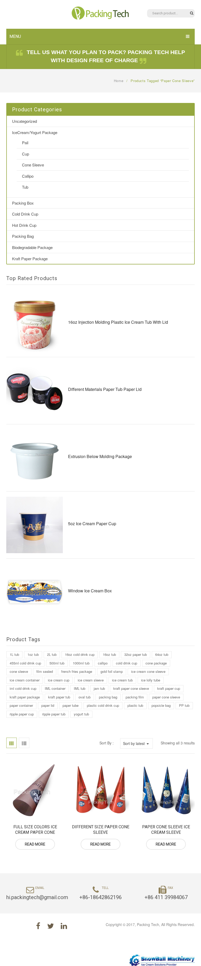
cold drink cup (126, 663)
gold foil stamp (111, 671)
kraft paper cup (168, 688)
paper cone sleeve (166, 697)
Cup (25, 154)
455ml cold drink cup (25, 663)
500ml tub (56, 663)
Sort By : (106, 742)
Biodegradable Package (32, 247)
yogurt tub (81, 714)
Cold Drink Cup (25, 214)
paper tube (71, 705)
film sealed (44, 671)
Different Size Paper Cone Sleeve (100, 829)
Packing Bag (23, 236)
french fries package (76, 671)
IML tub (79, 688)
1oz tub (33, 654)
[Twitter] (50, 925)
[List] (24, 743)
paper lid (47, 705)
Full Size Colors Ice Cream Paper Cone (35, 829)
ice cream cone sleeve (148, 671)
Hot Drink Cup (24, 225)
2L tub (52, 654)
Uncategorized (24, 121)
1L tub (14, 654)
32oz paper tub (135, 654)
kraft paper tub (59, 697)
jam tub (99, 688)
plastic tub (135, 705)
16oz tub (109, 654)
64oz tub (161, 654)
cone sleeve (19, 671)
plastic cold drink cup (103, 705)
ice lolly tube (150, 680)
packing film (135, 697)
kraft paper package (25, 697)
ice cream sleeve (91, 680)
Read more (35, 844)
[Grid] (11, 743)
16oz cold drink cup (79, 654)
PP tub (184, 705)
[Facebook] (38, 925)
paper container (21, 705)
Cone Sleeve (33, 164)
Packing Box (23, 203)
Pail (25, 142)
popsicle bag (161, 705)
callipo (103, 663)
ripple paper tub (53, 714)
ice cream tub (122, 680)
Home (119, 80)
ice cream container (25, 680)
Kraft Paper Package (30, 258)
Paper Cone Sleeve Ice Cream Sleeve (166, 829)
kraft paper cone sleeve (131, 688)
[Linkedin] (63, 925)
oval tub (85, 697)
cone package (156, 663)
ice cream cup (58, 680)
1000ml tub (81, 663)
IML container (55, 688)
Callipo (28, 176)
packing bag (108, 697)
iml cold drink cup (23, 688)
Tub (25, 187)
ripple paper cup (22, 714)
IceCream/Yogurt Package (34, 132)
